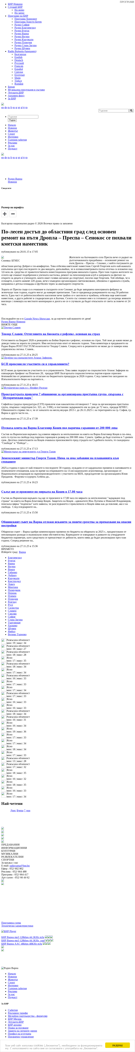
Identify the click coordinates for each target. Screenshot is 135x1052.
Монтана (13, 587)
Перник (12, 593)
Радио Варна (21, 33)
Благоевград (15, 557)
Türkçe (18, 80)
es (14, 107)
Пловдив (13, 599)
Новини (12, 181)
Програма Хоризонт (25, 18)
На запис (19, 12)
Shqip (17, 77)
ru (9, 107)
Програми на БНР (18, 15)
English (18, 57)
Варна (11, 563)
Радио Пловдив (23, 42)
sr (16, 107)
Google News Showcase (37, 318)
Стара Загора (15, 619)
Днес (13, 810)
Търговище (14, 622)
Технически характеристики (17, 925)
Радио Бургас (21, 30)
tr (24, 107)
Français (18, 66)
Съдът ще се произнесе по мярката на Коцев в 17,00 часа (41, 491)
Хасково (12, 625)
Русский (19, 63)
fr (11, 107)
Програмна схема (11, 922)
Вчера (20, 810)
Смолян (12, 613)
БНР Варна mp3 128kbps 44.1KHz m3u (22, 937)
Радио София (21, 24)
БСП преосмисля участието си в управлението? (35, 364)
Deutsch (18, 60)
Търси (12, 120)
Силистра (13, 607)
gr (19, 107)
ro (26, 107)
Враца (11, 569)
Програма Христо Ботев (28, 21)
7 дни (27, 810)
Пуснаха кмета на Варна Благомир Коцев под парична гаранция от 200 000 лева (59, 427)
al (22, 107)
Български (20, 54)
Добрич (12, 575)
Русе (10, 604)
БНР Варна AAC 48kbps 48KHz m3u (21, 943)
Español (18, 69)
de (5, 107)
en (2, 107)
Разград (12, 602)
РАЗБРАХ (117, 1045)
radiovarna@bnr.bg (20, 865)
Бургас (11, 560)
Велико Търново (17, 634)
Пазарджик (14, 590)
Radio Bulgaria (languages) (22, 51)
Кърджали (13, 578)
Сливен (12, 610)
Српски (18, 72)
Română (18, 83)
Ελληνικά (19, 75)
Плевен (12, 596)
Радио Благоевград (25, 27)
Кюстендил (14, 581)
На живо (19, 10)
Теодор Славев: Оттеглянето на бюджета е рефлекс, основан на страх (50, 334)
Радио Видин (21, 36)
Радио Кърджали (23, 39)
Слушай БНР (15, 7)
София (11, 616)
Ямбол (11, 631)
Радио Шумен (22, 48)
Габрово (12, 572)
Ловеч (11, 584)
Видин (11, 566)
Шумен (12, 628)
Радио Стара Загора (25, 45)
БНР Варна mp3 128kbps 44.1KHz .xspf (23, 940)
